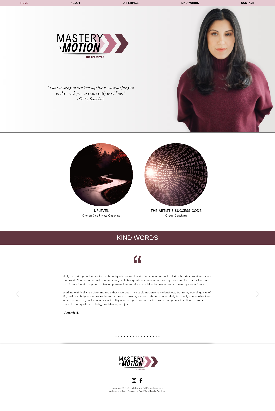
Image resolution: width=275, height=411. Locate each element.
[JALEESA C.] (153, 336)
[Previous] (17, 295)
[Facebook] (141, 380)
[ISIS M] (138, 336)
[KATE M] (130, 336)
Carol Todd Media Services (152, 391)
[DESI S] (121, 336)
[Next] (257, 295)
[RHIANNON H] (118, 336)
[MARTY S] (133, 336)
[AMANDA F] (147, 336)
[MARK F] (150, 336)
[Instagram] (134, 380)
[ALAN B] (136, 336)
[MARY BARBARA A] (124, 336)
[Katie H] (144, 336)
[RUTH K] (156, 336)
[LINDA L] (127, 336)
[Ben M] (141, 336)
